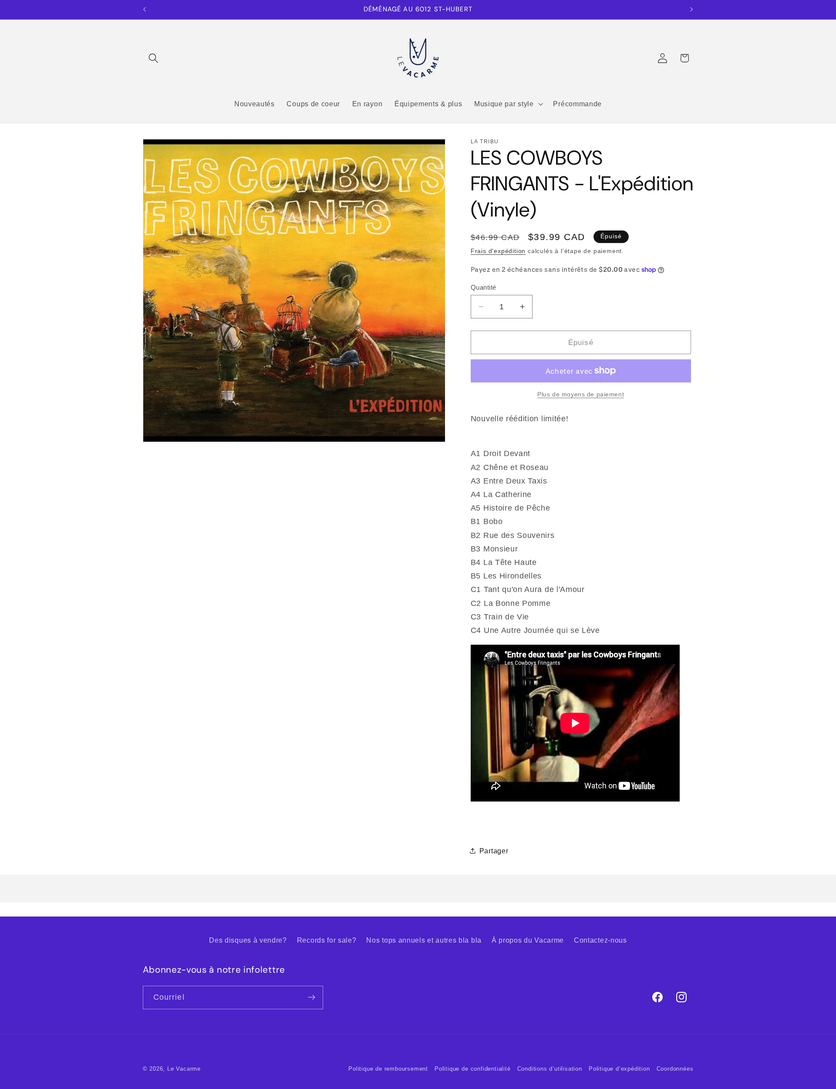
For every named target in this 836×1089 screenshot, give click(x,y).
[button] (154, 58)
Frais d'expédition (498, 251)
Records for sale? (327, 940)
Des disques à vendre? (248, 940)
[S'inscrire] (311, 997)
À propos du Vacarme (528, 940)
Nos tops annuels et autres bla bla (423, 940)
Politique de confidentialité (473, 1069)
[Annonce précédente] (144, 9)
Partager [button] (494, 850)
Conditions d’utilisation (549, 1069)
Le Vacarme (184, 1069)
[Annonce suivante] (691, 9)
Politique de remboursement (388, 1069)
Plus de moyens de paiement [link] (580, 394)
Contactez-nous (600, 940)
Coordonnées (675, 1069)
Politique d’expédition (619, 1069)
